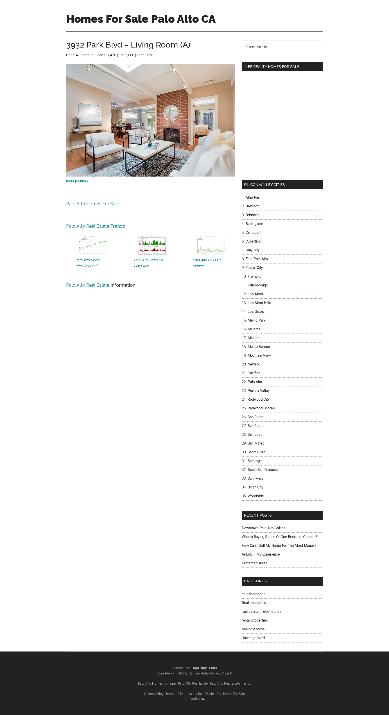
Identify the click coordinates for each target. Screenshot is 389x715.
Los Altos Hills (259, 303)
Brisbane (253, 215)
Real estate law (254, 603)
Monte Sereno (259, 347)
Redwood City (259, 399)
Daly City (253, 250)
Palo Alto (255, 382)
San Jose (255, 434)
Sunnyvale (256, 478)
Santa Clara (256, 452)
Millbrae (254, 329)
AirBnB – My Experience (261, 554)
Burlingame (254, 224)
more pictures (77, 181)
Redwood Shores (261, 408)
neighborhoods (253, 594)
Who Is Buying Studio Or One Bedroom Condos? (279, 537)
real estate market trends (261, 611)
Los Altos (255, 294)
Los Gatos (256, 311)
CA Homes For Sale (230, 694)
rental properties (255, 620)
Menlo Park (257, 320)
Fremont (254, 276)
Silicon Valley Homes (159, 694)
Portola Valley (259, 390)
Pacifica (254, 373)
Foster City (254, 268)
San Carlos (256, 426)
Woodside (256, 496)
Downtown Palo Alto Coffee (264, 528)
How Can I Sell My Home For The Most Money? (279, 545)
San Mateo (256, 443)
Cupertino (253, 241)
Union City (255, 487)
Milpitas (254, 338)
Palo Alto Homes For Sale (92, 204)
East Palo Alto (257, 259)
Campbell (253, 232)
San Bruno (255, 417)
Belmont (252, 206)
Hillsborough (258, 285)
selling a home (253, 629)
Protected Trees (254, 563)
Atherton (252, 197)
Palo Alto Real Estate (87, 285)
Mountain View (259, 355)
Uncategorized (253, 638)
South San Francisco (264, 470)
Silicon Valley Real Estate (196, 694)
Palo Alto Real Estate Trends (95, 226)
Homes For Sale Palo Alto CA (141, 19)
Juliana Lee (181, 668)
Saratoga (255, 461)
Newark (254, 364)
